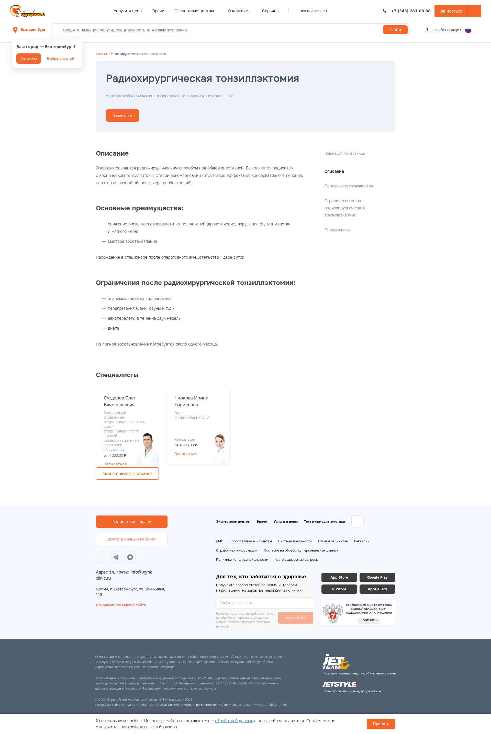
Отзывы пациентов (333, 541)
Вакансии (362, 541)
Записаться (451, 11)
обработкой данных (234, 720)
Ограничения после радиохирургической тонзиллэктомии (345, 207)
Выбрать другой (60, 58)
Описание (334, 171)
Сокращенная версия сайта (121, 605)
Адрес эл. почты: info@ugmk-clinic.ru (124, 575)
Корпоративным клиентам (251, 541)
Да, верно (28, 58)
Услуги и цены (128, 10)
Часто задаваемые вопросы (296, 559)
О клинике (238, 10)
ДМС (219, 541)
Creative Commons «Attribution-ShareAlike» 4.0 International (198, 705)
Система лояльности (295, 541)
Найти (395, 29)
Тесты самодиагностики (324, 521)
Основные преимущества (349, 186)
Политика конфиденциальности (242, 559)
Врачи (158, 10)
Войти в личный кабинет (131, 539)
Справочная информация (237, 550)
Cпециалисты (338, 229)
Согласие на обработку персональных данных (301, 550)
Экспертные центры (195, 10)
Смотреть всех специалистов (127, 474)
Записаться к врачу (132, 521)
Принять (381, 724)
